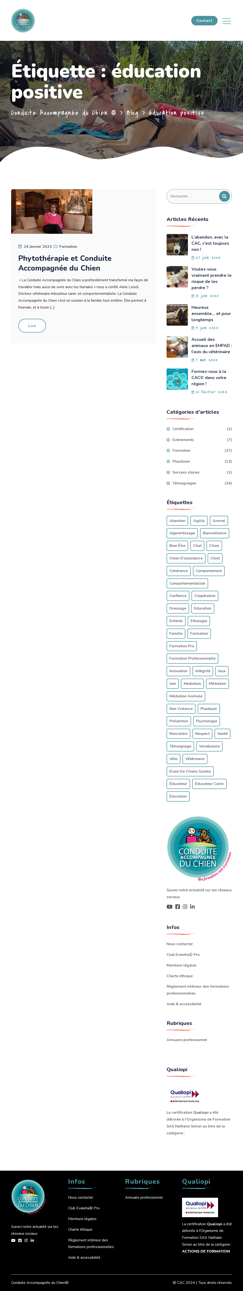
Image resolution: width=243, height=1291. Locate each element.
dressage (177, 608)
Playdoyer (181, 461)
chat (197, 545)
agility (199, 520)
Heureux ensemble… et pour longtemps (211, 314)
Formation (68, 246)
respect (202, 733)
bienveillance (214, 533)
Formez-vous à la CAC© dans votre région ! (209, 378)
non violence (181, 708)
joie (172, 683)
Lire (32, 326)
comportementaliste (187, 583)
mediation (192, 683)
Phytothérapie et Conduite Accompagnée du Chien (65, 263)
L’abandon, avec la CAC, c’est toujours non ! (210, 243)
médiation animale (185, 696)
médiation (217, 683)
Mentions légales (181, 965)
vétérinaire (195, 758)
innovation (178, 671)
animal (219, 520)
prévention (178, 721)
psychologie (206, 721)
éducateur (178, 783)
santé (222, 733)
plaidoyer (209, 708)
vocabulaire (209, 746)
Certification (183, 429)
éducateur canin (209, 783)
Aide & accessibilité (184, 1004)
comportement (209, 570)
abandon (177, 520)
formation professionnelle (192, 658)
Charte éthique (180, 976)
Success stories (186, 472)
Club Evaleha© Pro (183, 954)
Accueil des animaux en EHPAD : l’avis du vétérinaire (212, 346)
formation (199, 633)
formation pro (181, 646)
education (202, 608)
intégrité (202, 671)
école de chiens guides (190, 771)
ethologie (199, 621)
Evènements (183, 439)
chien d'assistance (186, 558)
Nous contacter (180, 944)
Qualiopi (201, 1112)
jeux (222, 671)
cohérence (178, 570)
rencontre (178, 733)
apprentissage (182, 533)
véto (173, 758)
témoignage (180, 746)
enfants (176, 621)
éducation (178, 796)
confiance (178, 595)
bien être (177, 545)
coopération (204, 595)
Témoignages (184, 483)
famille (175, 633)
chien (214, 545)
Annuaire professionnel (187, 1039)
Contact (204, 20)
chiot (215, 558)
